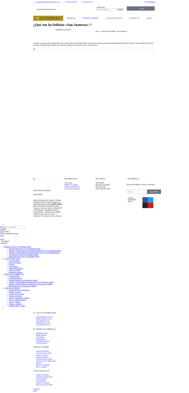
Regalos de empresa (16, 272)
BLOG (149, 18)
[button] (96, 37)
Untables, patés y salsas (17, 306)
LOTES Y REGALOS (114, 18)
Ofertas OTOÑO (15, 270)
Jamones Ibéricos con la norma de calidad (23, 280)
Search (120, 9)
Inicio (98, 31)
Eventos (11, 264)
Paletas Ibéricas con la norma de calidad (22, 286)
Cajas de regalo (14, 261)
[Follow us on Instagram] (37, 222)
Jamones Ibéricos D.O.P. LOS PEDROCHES (24, 249)
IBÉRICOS (71, 18)
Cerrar (16, 233)
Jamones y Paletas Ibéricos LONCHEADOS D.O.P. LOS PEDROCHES (34, 253)
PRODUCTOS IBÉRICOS (14, 274)
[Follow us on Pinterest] (36, 222)
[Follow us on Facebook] (35, 222)
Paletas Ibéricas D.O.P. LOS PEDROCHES (24, 257)
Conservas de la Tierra (16, 294)
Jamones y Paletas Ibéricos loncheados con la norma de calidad (30, 284)
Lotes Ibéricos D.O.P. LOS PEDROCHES (23, 255)
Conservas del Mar (15, 296)
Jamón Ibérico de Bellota (41, 190)
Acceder (147, 2)
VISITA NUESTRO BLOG (132, 199)
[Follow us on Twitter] (34, 222)
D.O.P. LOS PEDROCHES (49, 18)
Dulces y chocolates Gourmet (19, 298)
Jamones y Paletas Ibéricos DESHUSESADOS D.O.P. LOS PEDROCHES (35, 251)
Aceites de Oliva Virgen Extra (19, 290)
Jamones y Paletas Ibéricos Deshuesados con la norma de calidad (31, 282)
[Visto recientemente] (3, 225)
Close (2, 231)
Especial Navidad (15, 262)
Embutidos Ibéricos (15, 278)
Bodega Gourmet (15, 292)
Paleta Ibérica (38, 194)
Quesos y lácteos (14, 302)
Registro (153, 2)
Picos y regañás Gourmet (17, 300)
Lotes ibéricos (13, 266)
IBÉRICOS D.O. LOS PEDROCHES (17, 247)
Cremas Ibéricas (14, 276)
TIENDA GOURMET (91, 18)
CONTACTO (134, 18)
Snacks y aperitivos (15, 304)
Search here (101, 7)
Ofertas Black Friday (16, 268)
